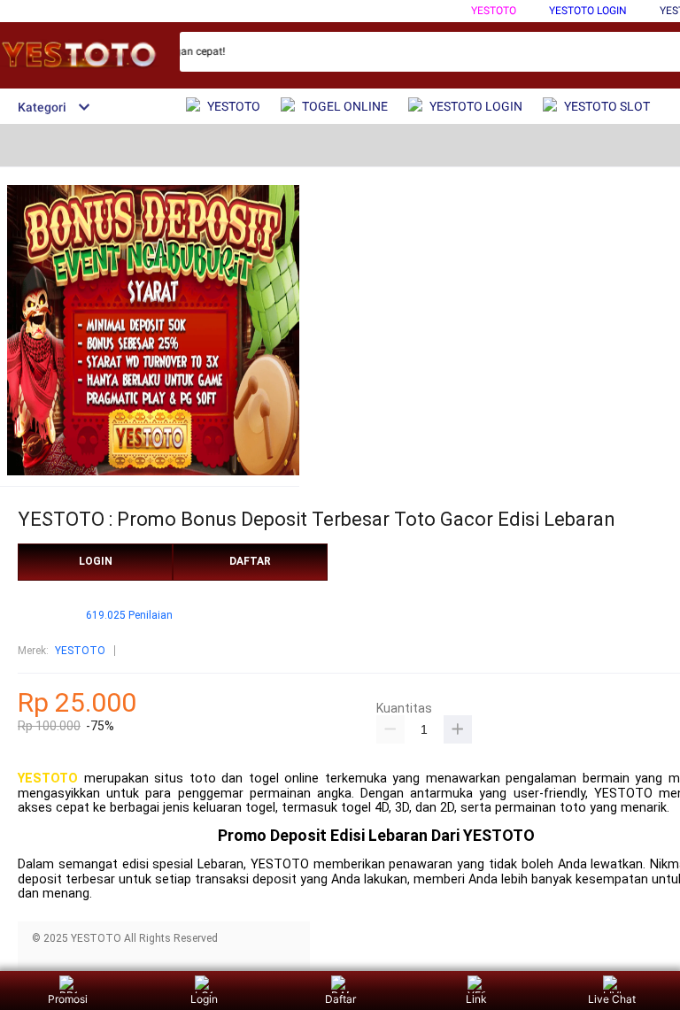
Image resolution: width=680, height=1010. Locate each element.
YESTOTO (493, 10)
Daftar (340, 999)
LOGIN (95, 561)
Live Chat (612, 999)
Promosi (68, 999)
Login (204, 999)
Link (476, 999)
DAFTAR (250, 561)
